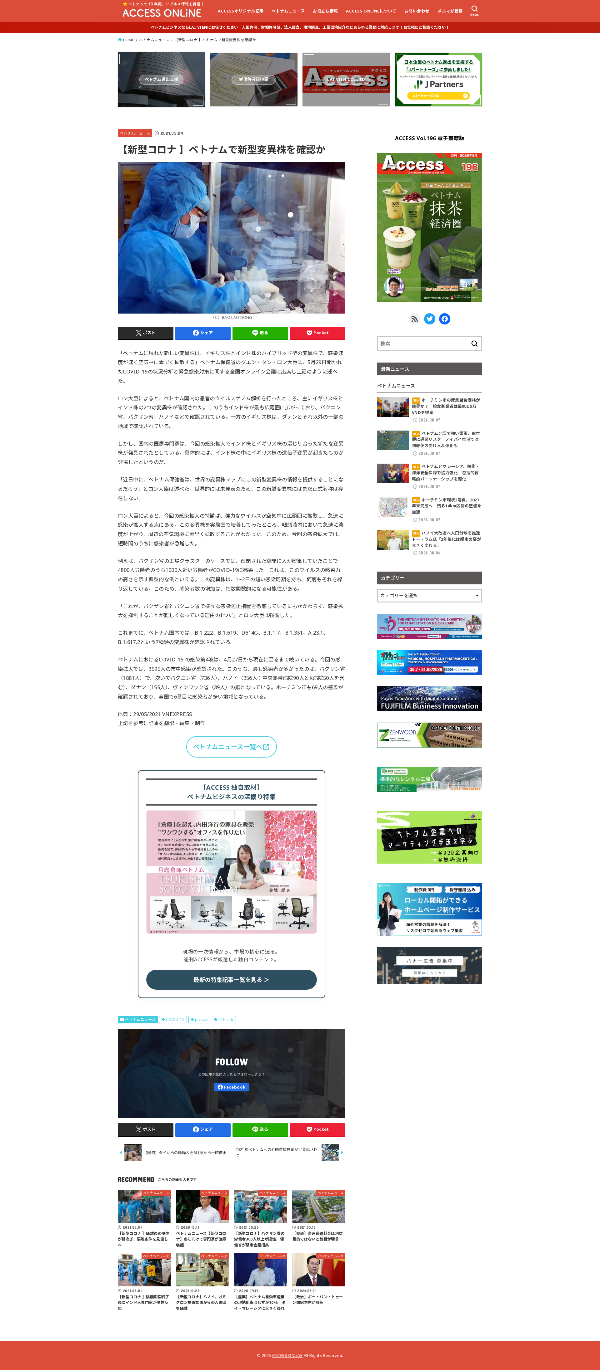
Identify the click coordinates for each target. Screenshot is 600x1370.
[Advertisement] (429, 1038)
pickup (201, 1019)
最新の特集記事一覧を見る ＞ (231, 979)
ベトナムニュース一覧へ (227, 747)
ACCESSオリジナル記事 (240, 11)
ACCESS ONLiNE (287, 1355)
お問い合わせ (416, 11)
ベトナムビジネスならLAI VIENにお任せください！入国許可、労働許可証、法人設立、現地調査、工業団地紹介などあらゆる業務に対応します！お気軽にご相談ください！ (300, 27)
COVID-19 (175, 1019)
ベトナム (226, 1019)
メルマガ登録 (450, 11)
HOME (128, 39)
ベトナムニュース (288, 11)
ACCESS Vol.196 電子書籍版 (430, 138)
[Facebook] (231, 1087)
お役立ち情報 (325, 11)
